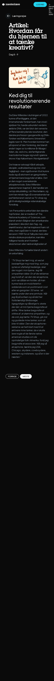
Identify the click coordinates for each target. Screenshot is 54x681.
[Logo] (11, 4)
